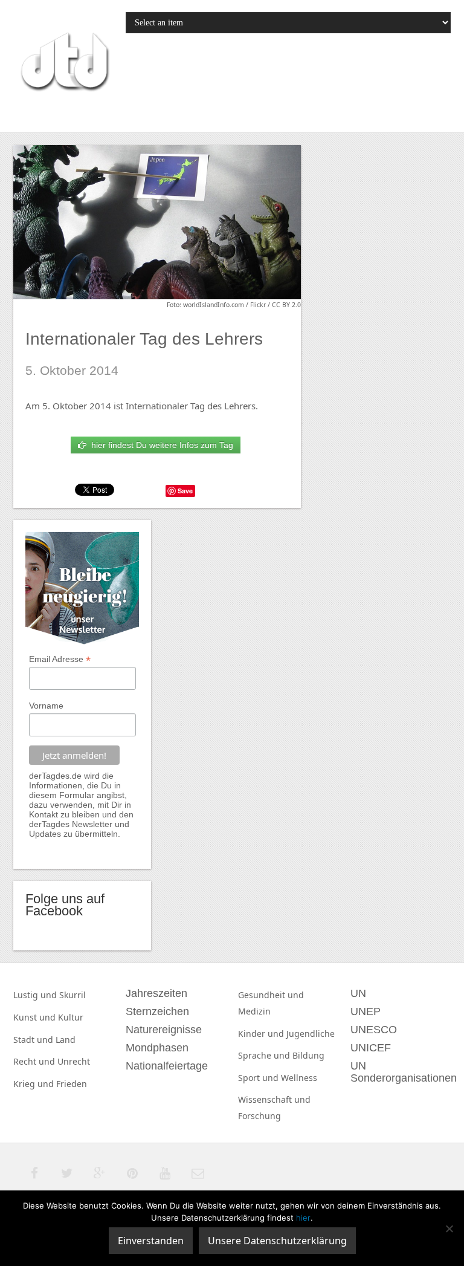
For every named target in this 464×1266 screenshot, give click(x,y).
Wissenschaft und (274, 1099)
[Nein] (449, 1228)
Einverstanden (151, 1240)
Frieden (71, 1083)
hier (303, 1217)
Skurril (72, 995)
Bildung (308, 1055)
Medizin (254, 1011)
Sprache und (265, 1055)
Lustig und (36, 995)
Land (66, 1039)
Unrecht (73, 1061)
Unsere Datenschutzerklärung (277, 1240)
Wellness (299, 1077)
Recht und (35, 1061)
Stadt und (34, 1039)
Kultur (70, 1017)
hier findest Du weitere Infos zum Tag (159, 445)
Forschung (259, 1116)
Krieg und (34, 1083)
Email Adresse (60, 659)
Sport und (259, 1077)
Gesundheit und (271, 995)
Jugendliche (310, 1033)
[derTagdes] (63, 63)
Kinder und (262, 1033)
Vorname (46, 705)
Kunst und (35, 1017)
